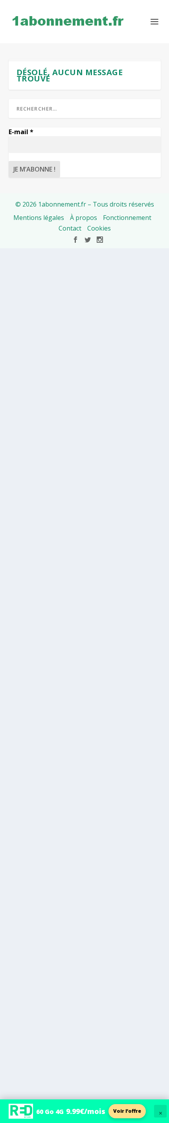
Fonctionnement (127, 217)
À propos (83, 217)
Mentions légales (38, 217)
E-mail (21, 131)
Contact (70, 228)
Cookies (99, 228)
